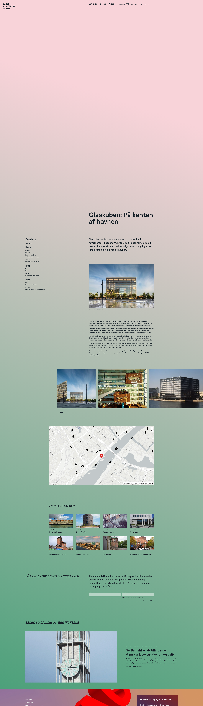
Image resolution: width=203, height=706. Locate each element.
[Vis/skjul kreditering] (152, 483)
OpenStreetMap (148, 483)
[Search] (148, 4)
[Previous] (58, 413)
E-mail (127, 592)
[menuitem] (93, 2)
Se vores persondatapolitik (138, 597)
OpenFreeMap (130, 483)
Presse (28, 700)
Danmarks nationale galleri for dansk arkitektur (141, 647)
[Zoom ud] (152, 430)
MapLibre (125, 483)
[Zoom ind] (152, 428)
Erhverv (51, 529)
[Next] (61, 413)
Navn (90, 592)
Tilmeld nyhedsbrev (148, 600)
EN (145, 4)
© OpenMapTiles (136, 483)
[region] (101, 455)
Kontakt (29, 702)
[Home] (10, 6)
